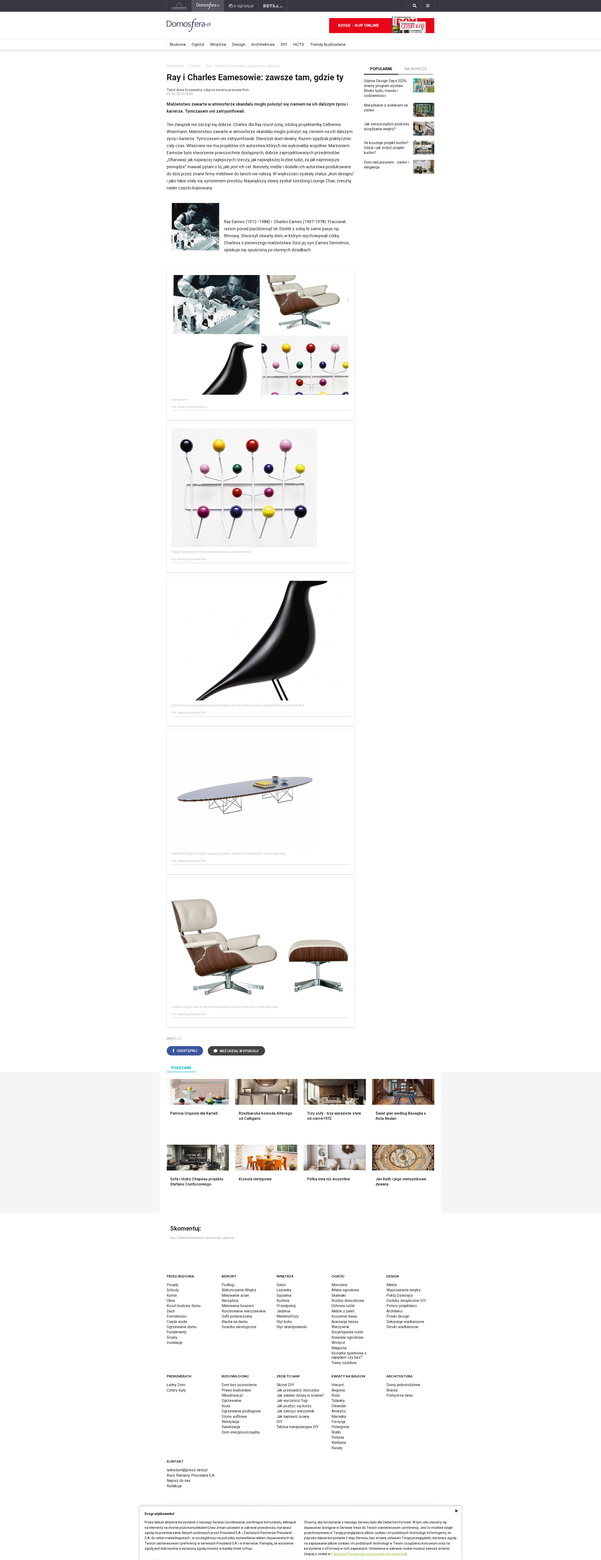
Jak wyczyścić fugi (292, 1400)
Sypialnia (284, 1295)
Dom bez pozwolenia (239, 1385)
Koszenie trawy (344, 1316)
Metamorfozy (288, 1316)
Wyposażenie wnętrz (403, 1290)
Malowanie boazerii (238, 1306)
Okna (171, 1300)
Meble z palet (342, 1311)
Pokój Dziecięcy (399, 1295)
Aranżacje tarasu (344, 1321)
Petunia (337, 1437)
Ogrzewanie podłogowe (241, 1411)
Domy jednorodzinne (403, 1385)
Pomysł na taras (399, 1395)
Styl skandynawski (292, 1327)
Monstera (339, 1285)
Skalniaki (338, 1295)
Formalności (177, 1316)
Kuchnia (283, 1300)
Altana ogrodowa (345, 1290)
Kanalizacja (231, 1427)
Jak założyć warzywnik (295, 1411)
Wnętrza (218, 44)
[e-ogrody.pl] (241, 6)
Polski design (397, 1316)
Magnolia (339, 1348)
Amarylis (338, 1411)
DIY (284, 44)
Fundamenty (177, 1332)
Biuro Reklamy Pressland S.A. (191, 1475)
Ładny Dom (176, 1385)
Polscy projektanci (401, 1306)
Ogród (198, 44)
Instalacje (174, 1342)
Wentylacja (230, 1421)
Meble (391, 1285)
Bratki (336, 1432)
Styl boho (284, 1321)
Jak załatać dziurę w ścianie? (300, 1395)
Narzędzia (230, 1300)
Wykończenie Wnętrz (239, 1290)
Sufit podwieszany (237, 1316)
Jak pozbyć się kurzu (294, 1406)
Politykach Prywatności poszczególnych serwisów (368, 1554)
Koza (226, 1406)
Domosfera (175, 66)
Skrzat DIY (285, 1385)
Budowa (178, 44)
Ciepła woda (177, 1321)
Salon (281, 1285)
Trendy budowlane (328, 44)
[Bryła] (272, 6)
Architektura (263, 44)
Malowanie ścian (235, 1295)
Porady (172, 1285)
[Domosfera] (208, 6)
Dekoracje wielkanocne (405, 1321)
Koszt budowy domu (183, 1306)
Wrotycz (338, 1342)
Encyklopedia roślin (347, 1332)
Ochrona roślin (343, 1306)
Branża (391, 1390)
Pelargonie (340, 1427)
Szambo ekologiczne (239, 1327)
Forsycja (338, 1421)
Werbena (338, 1442)
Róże (335, 1395)
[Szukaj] (414, 6)
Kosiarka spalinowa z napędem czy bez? (348, 1355)
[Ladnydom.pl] (179, 6)
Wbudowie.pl (232, 1395)
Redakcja (174, 1486)
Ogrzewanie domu (181, 1327)
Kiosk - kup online (358, 25)
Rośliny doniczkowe (347, 1300)
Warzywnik (340, 1327)
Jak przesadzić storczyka (298, 1390)
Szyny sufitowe (234, 1416)
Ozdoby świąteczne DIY (406, 1300)
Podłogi (228, 1285)
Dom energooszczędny (241, 1432)
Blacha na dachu (235, 1321)
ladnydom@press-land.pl (187, 1470)
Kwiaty (337, 1448)
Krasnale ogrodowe (347, 1337)
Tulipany (338, 1400)
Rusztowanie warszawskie (244, 1311)
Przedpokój (286, 1306)
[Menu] (427, 6)
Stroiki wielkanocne (402, 1327)
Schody (173, 1290)
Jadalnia (283, 1311)
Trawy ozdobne (344, 1363)
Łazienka (284, 1290)
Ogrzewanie (231, 1400)
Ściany (172, 1337)
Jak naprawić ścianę (293, 1416)
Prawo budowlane (236, 1390)
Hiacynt (337, 1385)
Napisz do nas (178, 1480)
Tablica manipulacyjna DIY (298, 1427)
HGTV (298, 44)
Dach (171, 1311)
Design (238, 44)
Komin (172, 1295)
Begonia (338, 1390)
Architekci (394, 1311)
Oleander (338, 1406)
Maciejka (338, 1416)
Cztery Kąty (176, 1390)
